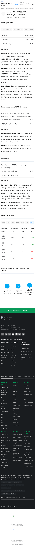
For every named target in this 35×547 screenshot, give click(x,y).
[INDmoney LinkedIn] (6, 334)
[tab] (7, 376)
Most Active (27, 446)
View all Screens (17, 457)
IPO (2, 360)
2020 (31, 222)
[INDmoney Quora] (23, 334)
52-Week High (28, 449)
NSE (16, 497)
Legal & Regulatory (26, 354)
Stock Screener (17, 460)
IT (13, 388)
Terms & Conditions (26, 351)
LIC (2, 420)
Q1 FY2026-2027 (17, 29)
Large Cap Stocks (17, 434)
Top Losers (27, 443)
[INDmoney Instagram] (16, 334)
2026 (3, 222)
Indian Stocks (22, 3)
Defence (15, 399)
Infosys (3, 406)
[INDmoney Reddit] (19, 334)
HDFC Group (4, 448)
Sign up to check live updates (17, 310)
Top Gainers (27, 441)
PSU (14, 411)
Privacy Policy (25, 348)
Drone (25, 399)
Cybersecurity (28, 405)
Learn (12, 352)
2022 (22, 222)
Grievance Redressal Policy (26, 358)
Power (14, 402)
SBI (2, 397)
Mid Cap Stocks (17, 437)
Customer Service (13, 356)
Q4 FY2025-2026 (28, 29)
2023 (17, 222)
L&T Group (4, 454)
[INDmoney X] (9, 334)
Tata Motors (4, 387)
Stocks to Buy (27, 463)
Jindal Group (4, 462)
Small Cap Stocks (17, 440)
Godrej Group (5, 457)
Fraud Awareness (14, 361)
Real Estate (16, 408)
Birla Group (4, 445)
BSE (20, 497)
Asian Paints (4, 428)
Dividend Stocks (17, 445)
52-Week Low (27, 452)
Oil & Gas (15, 422)
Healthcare (16, 425)
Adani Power (4, 411)
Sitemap (13, 365)
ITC (2, 417)
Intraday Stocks (28, 466)
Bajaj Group (4, 443)
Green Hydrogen (28, 402)
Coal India (4, 425)
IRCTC (3, 414)
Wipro (3, 423)
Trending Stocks (28, 460)
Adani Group (4, 437)
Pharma (15, 391)
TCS (2, 400)
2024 (13, 222)
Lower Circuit (27, 457)
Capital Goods (16, 416)
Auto (14, 394)
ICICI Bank (4, 403)
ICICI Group (4, 460)
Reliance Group (5, 440)
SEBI (12, 497)
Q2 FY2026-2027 (6, 29)
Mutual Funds (5, 352)
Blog (12, 349)
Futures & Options (4, 356)
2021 (27, 222)
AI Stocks (26, 385)
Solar (25, 397)
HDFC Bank (4, 395)
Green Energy (27, 391)
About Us (13, 346)
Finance (15, 419)
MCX (24, 497)
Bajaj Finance (5, 409)
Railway (15, 414)
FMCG (14, 397)
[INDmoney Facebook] (2, 334)
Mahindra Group (5, 451)
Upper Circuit (27, 455)
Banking (15, 385)
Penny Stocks (16, 443)
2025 (8, 222)
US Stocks (16, 3)
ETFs (27, 3)
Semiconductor (28, 394)
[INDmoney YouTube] (13, 334)
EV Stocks (26, 388)
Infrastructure (16, 405)
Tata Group (4, 434)
